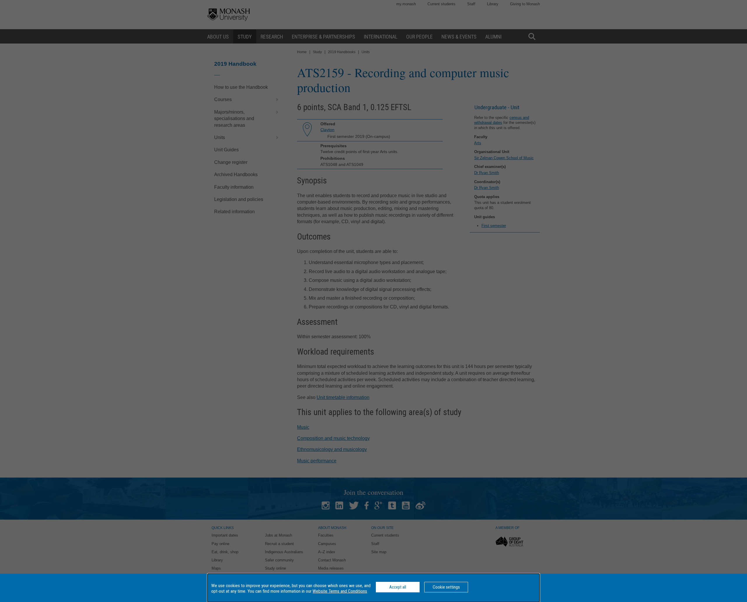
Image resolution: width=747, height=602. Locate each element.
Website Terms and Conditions (340, 591)
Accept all (397, 587)
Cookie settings (446, 587)
